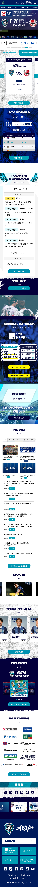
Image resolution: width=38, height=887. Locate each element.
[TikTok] (27, 869)
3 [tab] (16, 47)
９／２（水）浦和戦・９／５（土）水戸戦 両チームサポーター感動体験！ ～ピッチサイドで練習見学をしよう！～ (19, 483)
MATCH (16, 7)
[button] (16, 699)
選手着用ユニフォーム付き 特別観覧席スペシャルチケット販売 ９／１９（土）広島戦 (19, 515)
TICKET (9, 7)
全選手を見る (19, 652)
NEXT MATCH (9, 53)
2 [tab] (12, 47)
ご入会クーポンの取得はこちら (19, 376)
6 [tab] (26, 47)
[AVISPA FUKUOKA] (19, 828)
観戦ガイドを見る (19, 418)
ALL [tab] (5, 440)
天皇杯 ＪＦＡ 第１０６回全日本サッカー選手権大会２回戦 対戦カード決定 (18, 494)
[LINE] (22, 869)
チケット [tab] (19, 440)
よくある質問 (14, 878)
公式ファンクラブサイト (19, 367)
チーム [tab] (26, 440)
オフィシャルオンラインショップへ (19, 704)
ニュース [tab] (11, 440)
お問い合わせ (26, 875)
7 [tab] (30, 47)
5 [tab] (23, 47)
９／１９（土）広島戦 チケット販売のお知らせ (18, 505)
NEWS (28, 7)
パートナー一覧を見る (19, 774)
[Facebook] (16, 869)
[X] (5, 869)
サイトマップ (24, 878)
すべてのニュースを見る (19, 566)
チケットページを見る (19, 288)
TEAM (22, 7)
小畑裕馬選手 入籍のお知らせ (13, 534)
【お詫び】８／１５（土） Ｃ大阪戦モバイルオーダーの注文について (18, 544)
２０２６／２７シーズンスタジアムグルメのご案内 (18, 553)
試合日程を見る (19, 103)
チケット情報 (19, 89)
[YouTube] (33, 869)
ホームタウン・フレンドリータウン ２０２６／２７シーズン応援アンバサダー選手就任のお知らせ (18, 525)
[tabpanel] (19, 589)
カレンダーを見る (19, 271)
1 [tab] (8, 47)
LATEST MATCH (29, 53)
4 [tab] (19, 47)
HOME (3, 7)
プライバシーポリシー (13, 875)
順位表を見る (19, 158)
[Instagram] (11, 869)
